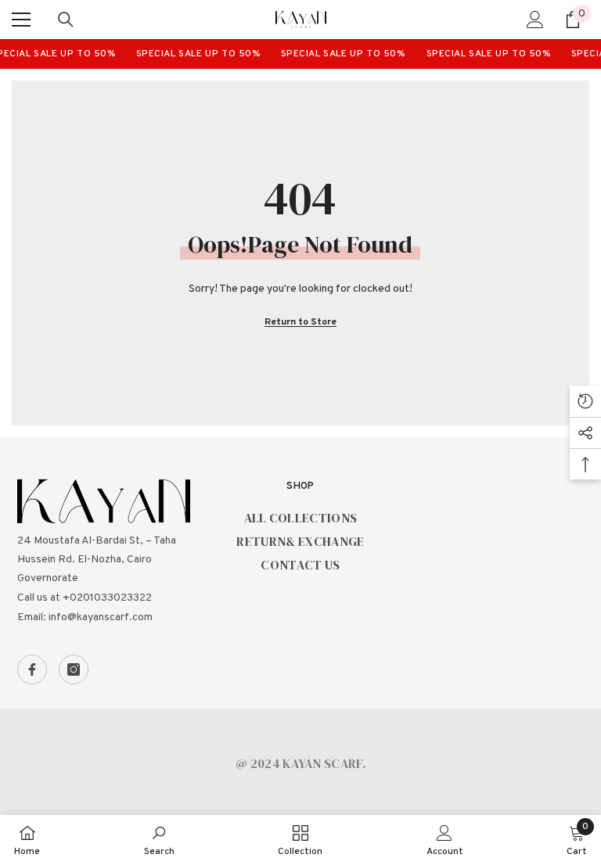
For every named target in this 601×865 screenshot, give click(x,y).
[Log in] (535, 19)
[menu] (21, 19)
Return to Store (300, 322)
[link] (159, 840)
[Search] (65, 19)
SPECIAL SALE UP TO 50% (194, 54)
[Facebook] (32, 669)
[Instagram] (73, 669)
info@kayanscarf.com (101, 617)
